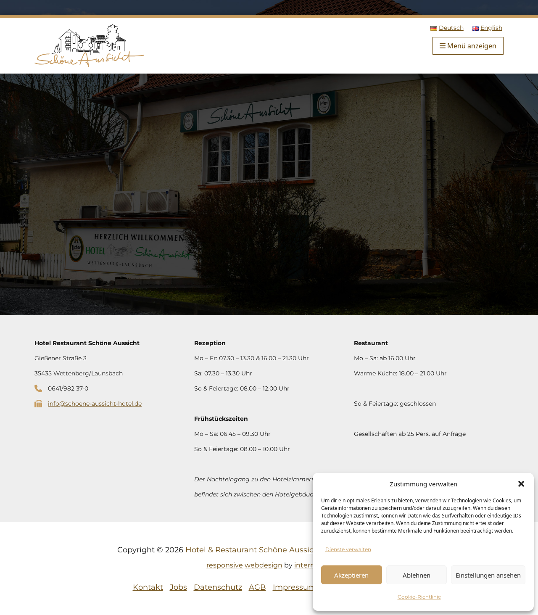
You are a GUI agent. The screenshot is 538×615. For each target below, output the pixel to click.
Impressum (294, 587)
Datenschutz (218, 587)
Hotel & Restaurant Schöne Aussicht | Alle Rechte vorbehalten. (303, 549)
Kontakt (148, 587)
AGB (257, 587)
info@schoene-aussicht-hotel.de (95, 403)
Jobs (178, 587)
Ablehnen (416, 575)
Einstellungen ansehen (488, 575)
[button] (521, 484)
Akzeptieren (351, 575)
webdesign (263, 565)
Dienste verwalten (348, 549)
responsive (224, 565)
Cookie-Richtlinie (419, 597)
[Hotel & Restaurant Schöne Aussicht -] (89, 45)
